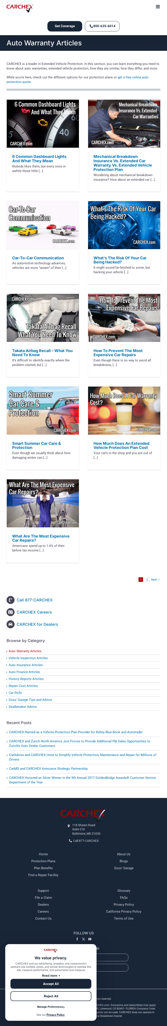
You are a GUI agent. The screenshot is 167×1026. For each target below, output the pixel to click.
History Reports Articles (26, 679)
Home (43, 854)
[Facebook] (77, 939)
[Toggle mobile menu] (158, 6)
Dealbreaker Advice (23, 707)
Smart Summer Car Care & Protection (36, 445)
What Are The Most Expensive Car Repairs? (41, 538)
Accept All (51, 983)
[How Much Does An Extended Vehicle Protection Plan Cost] (124, 411)
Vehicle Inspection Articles (28, 658)
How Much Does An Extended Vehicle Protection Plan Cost (121, 445)
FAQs (124, 898)
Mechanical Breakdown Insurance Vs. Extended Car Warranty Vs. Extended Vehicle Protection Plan (123, 163)
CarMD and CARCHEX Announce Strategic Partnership (48, 769)
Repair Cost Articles (23, 686)
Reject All (51, 996)
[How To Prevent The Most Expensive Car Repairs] (124, 318)
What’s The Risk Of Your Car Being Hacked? (120, 260)
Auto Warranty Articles (25, 651)
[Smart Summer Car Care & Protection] (43, 411)
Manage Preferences (50, 1007)
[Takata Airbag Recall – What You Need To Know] (43, 318)
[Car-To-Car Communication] (43, 225)
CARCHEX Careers (34, 612)
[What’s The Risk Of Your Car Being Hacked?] (124, 225)
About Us (123, 854)
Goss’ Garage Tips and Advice (30, 700)
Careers (43, 911)
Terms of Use (124, 918)
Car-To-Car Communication (38, 258)
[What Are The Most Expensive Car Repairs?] (43, 503)
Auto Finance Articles (24, 672)
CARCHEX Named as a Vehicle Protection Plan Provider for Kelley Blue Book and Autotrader (76, 732)
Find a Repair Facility (43, 875)
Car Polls (15, 693)
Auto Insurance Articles (26, 665)
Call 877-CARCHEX (35, 600)
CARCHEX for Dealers (37, 624)
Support (43, 891)
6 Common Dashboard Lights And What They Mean (39, 158)
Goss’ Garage (124, 868)
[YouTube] (89, 939)
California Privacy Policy (123, 911)
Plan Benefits (43, 868)
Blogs (124, 861)
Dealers (43, 905)
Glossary (123, 891)
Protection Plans (43, 861)
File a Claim (43, 898)
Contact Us (43, 918)
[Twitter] (83, 939)
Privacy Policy (124, 905)
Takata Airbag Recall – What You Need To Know (42, 352)
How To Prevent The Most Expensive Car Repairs (118, 352)
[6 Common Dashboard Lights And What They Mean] (43, 124)
